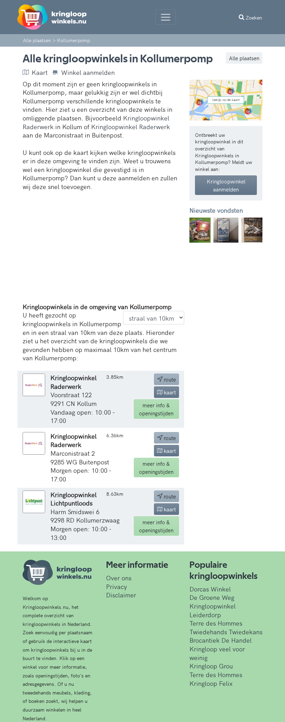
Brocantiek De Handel (220, 640)
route (169, 379)
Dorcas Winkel (210, 588)
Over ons (118, 577)
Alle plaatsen (244, 58)
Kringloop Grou (211, 665)
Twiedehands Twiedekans (225, 631)
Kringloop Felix (211, 683)
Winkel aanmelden (88, 72)
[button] (195, 230)
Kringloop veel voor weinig (217, 653)
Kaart (40, 72)
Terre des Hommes (215, 623)
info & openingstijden (156, 409)
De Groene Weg (211, 597)
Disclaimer (121, 594)
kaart (169, 392)
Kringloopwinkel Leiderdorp (212, 610)
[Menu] (165, 17)
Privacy (116, 586)
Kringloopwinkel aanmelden (226, 185)
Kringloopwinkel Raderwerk (130, 126)
